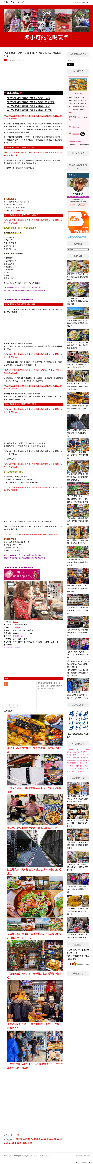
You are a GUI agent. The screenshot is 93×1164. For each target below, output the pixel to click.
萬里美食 (16, 1143)
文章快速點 (12, 93)
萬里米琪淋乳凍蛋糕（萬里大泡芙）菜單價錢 (30, 102)
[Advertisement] (33, 77)
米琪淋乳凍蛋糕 (17, 210)
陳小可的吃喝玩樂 (46, 38)
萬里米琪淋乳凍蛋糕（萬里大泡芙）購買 (28, 106)
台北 (6, 2)
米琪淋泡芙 (37, 1139)
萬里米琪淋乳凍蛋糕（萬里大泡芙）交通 (28, 98)
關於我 (21, 2)
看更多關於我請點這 (12, 647)
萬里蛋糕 (27, 1143)
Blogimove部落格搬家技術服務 (84, 1162)
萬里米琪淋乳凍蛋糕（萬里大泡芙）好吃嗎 (29, 110)
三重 (13, 2)
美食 (6, 60)
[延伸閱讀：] (22, 574)
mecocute (13, 60)
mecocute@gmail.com (22, 633)
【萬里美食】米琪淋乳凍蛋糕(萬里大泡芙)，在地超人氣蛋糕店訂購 (31, 534)
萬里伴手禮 (50, 1139)
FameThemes (86, 1155)
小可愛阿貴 (15, 627)
